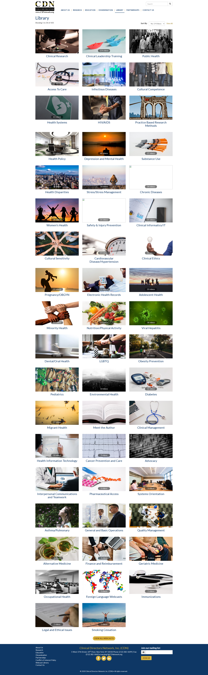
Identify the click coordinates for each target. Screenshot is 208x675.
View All (169, 23)
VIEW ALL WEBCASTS (104, 638)
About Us (39, 648)
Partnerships (41, 658)
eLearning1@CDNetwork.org (110, 654)
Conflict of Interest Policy (46, 660)
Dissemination (41, 655)
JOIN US (146, 658)
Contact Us (40, 665)
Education (40, 653)
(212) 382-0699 (125, 652)
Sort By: (144, 23)
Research (39, 650)
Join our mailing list (150, 648)
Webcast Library (42, 663)
